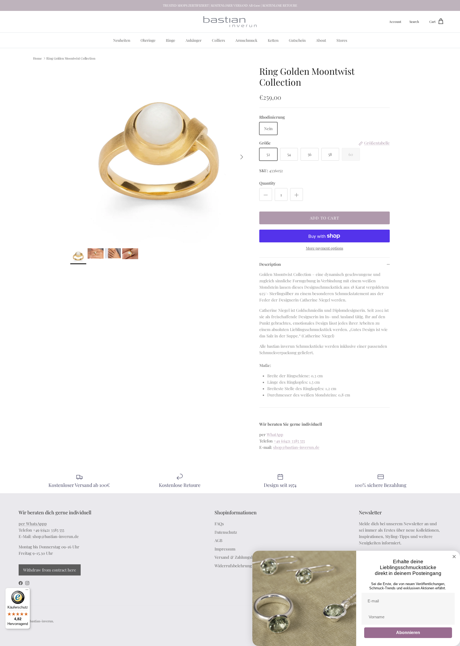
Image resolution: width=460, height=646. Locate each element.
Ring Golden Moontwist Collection (70, 58)
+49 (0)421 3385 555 (289, 441)
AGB (218, 540)
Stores (341, 40)
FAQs (219, 523)
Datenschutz (226, 532)
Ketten (273, 40)
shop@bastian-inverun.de (296, 447)
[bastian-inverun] (230, 21)
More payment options (324, 248)
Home (37, 58)
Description (270, 264)
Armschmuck (246, 40)
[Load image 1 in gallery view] (159, 154)
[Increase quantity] (296, 194)
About (321, 40)
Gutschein (297, 40)
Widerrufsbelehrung (233, 565)
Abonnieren (408, 632)
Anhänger (194, 40)
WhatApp (275, 434)
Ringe (170, 40)
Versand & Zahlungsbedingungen (245, 557)
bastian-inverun (41, 621)
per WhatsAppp (33, 523)
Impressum (225, 549)
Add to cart (324, 218)
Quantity (267, 183)
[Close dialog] (454, 556)
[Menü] (27, 591)
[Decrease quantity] (265, 194)
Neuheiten (121, 40)
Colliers (218, 40)
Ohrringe (148, 40)
